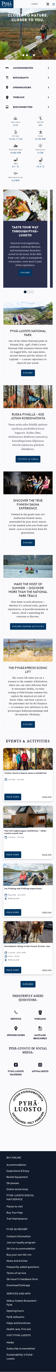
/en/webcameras (40, 1013)
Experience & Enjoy (18, 1170)
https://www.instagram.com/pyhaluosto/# (40, 1066)
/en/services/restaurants (28, 77)
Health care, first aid (19, 1329)
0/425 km (15, 151)
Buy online (14, 1157)
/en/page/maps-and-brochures (40, 1029)
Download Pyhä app (18, 1285)
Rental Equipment (17, 1176)
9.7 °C (15, 165)
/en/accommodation (28, 67)
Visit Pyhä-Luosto (19, 1335)
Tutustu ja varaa (28, 459)
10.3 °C (40, 165)
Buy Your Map (15, 1212)
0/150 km (40, 137)
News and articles (17, 1260)
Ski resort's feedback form (22, 1279)
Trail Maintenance (17, 1218)
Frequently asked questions (23, 1266)
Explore (25, 273)
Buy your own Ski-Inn (19, 1254)
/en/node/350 (16, 1012)
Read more (13, 797)
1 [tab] (22, 54)
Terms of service (16, 1272)
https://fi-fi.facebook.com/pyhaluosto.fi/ (16, 1066)
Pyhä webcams (15, 1316)
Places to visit (15, 1206)
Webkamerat (28, 97)
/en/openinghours (28, 87)
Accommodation (16, 1164)
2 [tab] (26, 54)
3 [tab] (29, 54)
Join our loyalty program (21, 1242)
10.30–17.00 (15, 137)
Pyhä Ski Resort (17, 1229)
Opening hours (15, 1310)
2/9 (40, 124)
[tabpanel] (28, 34)
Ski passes (13, 1183)
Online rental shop (17, 1189)
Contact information (19, 1236)
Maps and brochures (19, 1322)
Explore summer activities (28, 626)
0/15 (15, 124)
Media (10, 1342)
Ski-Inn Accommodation (21, 1248)
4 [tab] (33, 54)
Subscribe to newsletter (21, 1348)
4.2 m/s (15, 179)
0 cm (40, 151)
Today (34, 4)
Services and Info (19, 1293)
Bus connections (28, 106)
